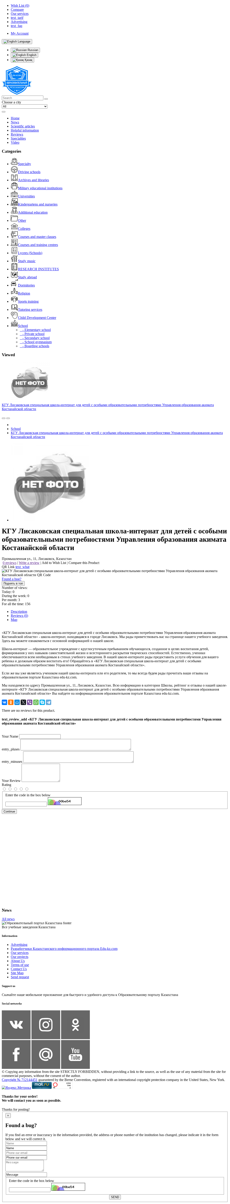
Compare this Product (84, 563)
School (23, 326)
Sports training (28, 301)
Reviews (17, 134)
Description (19, 611)
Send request (20, 977)
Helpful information (25, 130)
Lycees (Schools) (30, 253)
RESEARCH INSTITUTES (38, 269)
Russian (32, 50)
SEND (115, 1197)
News (15, 122)
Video (15, 142)
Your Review (11, 781)
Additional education (33, 212)
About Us (18, 961)
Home (15, 118)
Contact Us (19, 969)
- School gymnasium (36, 342)
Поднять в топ (13, 583)
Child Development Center (37, 318)
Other (22, 220)
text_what (22, 567)
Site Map (17, 973)
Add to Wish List (54, 563)
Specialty (24, 164)
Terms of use (20, 965)
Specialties (18, 138)
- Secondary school (35, 338)
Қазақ (28, 60)
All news (8, 919)
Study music (26, 261)
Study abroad (27, 277)
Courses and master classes (37, 237)
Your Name (10, 736)
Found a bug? (11, 579)
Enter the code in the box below (28, 795)
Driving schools (29, 172)
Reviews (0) (19, 616)
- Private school (32, 334)
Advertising (19, 945)
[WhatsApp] (36, 702)
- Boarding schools (34, 346)
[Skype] (42, 702)
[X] (23, 702)
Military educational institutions (40, 188)
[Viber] (29, 702)
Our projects (19, 957)
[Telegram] (48, 702)
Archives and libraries (33, 180)
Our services (20, 953)
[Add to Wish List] (8, 418)
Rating (6, 785)
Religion (24, 293)
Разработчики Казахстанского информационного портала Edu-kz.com (64, 949)
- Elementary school (35, 330)
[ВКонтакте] (4, 702)
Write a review (29, 563)
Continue (9, 811)
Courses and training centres (38, 245)
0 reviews (9, 563)
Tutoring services (30, 309)
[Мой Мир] (17, 702)
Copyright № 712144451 (20, 1080)
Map (14, 620)
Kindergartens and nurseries (38, 204)
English (31, 55)
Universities (26, 196)
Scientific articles (23, 126)
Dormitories (26, 285)
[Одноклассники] (10, 702)
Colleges (24, 229)
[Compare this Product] (3, 418)
